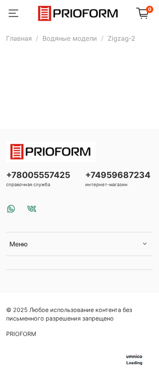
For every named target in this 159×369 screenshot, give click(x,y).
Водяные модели (69, 38)
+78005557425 (38, 175)
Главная (19, 38)
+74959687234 (117, 175)
